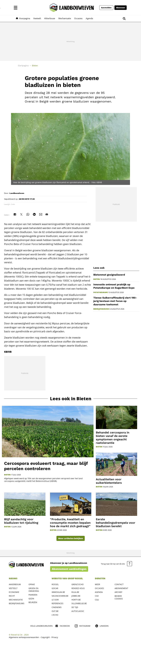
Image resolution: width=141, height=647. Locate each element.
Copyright (45, 637)
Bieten (96, 279)
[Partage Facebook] (15, 214)
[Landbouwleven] (72, 7)
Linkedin (104, 626)
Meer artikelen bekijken (70, 538)
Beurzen (33, 602)
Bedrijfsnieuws (101, 309)
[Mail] (41, 214)
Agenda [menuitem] (89, 18)
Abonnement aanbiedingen (69, 569)
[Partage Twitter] (21, 214)
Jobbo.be (75, 596)
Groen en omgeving (34, 589)
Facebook (65, 626)
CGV (97, 596)
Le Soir (55, 599)
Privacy (54, 637)
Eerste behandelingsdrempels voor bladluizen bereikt (115, 522)
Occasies (99, 588)
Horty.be (76, 599)
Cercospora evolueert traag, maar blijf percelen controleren (46, 466)
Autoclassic (77, 611)
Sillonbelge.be (79, 603)
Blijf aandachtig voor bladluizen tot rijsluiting (21, 520)
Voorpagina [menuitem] (24, 18)
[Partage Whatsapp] (28, 214)
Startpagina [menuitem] (23, 65)
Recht (12, 596)
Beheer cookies (119, 597)
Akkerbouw (15, 584)
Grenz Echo (77, 584)
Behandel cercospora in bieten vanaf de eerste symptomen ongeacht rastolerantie (112, 438)
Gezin (31, 598)
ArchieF (118, 592)
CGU (97, 599)
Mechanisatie (16, 599)
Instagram (84, 626)
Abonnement (121, 588)
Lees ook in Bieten (70, 398)
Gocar (55, 588)
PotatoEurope (100, 292)
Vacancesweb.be (60, 596)
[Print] (47, 214)
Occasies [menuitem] (78, 18)
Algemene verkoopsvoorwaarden (24, 637)
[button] (15, 7)
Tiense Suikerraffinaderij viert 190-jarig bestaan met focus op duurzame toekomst (115, 301)
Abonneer (120, 7)
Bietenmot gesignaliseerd (109, 274)
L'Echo (55, 615)
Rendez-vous (78, 588)
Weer (97, 584)
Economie (14, 592)
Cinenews (57, 607)
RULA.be (75, 592)
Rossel (55, 584)
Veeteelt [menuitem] (37, 18)
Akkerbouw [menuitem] (49, 18)
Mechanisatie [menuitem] (64, 18)
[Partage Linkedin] (34, 214)
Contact (119, 584)
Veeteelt (13, 588)
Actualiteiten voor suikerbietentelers (109, 481)
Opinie (32, 584)
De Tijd (74, 607)
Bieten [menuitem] (35, 65)
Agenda (99, 592)
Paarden (33, 594)
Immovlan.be (58, 592)
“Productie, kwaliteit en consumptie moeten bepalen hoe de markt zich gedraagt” (70, 522)
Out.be (55, 611)
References (57, 603)
